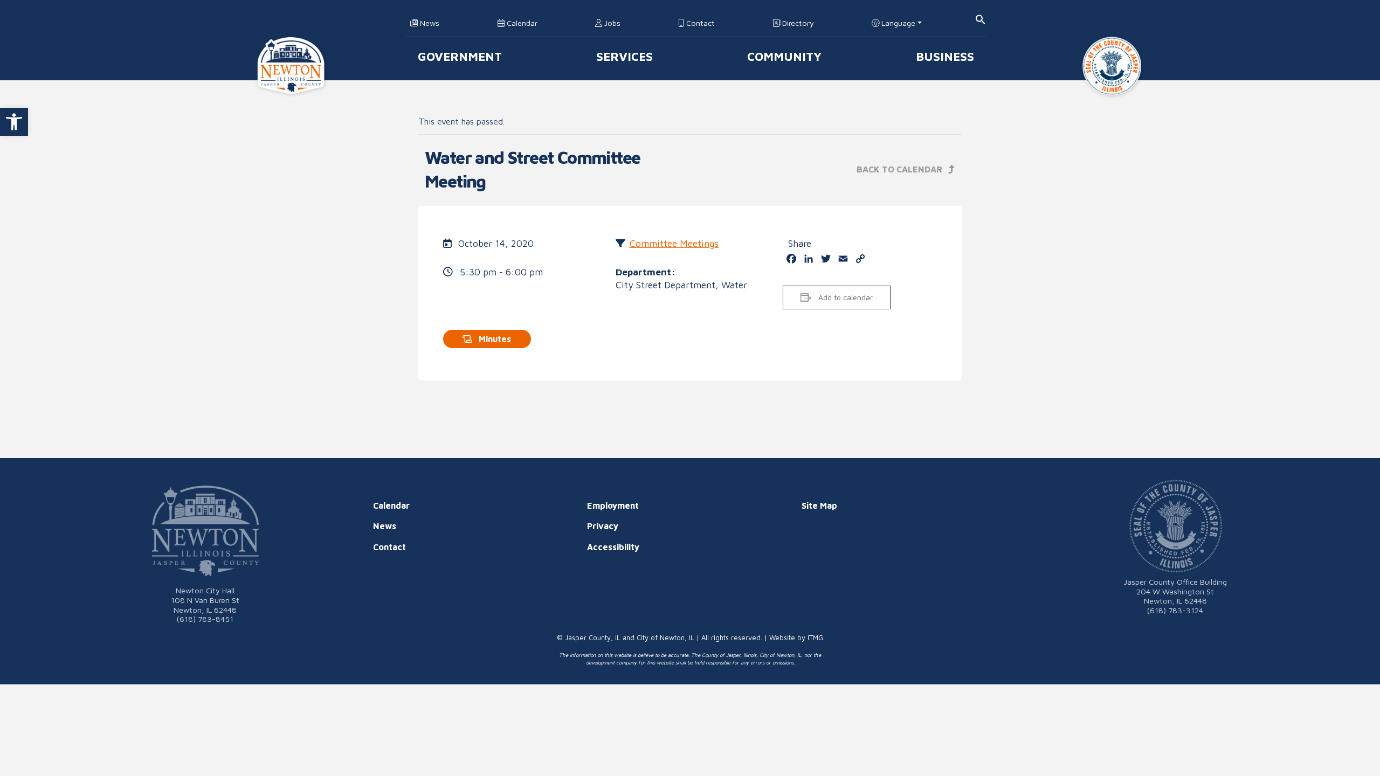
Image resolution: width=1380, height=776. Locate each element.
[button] (14, 122)
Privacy (602, 526)
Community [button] (784, 56)
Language (897, 22)
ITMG (815, 638)
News (428, 22)
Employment (613, 505)
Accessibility (613, 547)
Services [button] (624, 56)
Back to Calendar (900, 169)
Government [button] (460, 56)
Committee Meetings (674, 243)
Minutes (494, 339)
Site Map (819, 505)
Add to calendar (845, 297)
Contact (699, 22)
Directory (797, 22)
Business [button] (945, 56)
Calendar (521, 22)
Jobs (611, 22)
